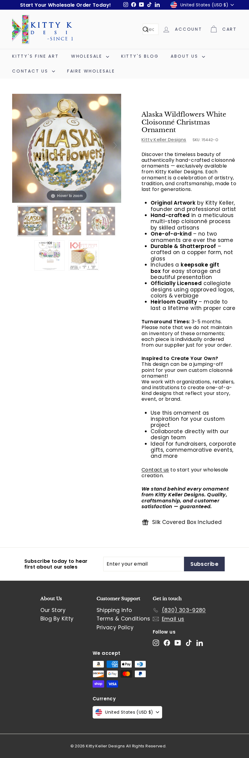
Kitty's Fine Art (35, 56)
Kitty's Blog (140, 56)
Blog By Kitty (57, 618)
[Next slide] (115, 145)
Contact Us (31, 71)
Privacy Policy (115, 627)
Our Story (53, 610)
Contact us (155, 469)
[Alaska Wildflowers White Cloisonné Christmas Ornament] (32, 221)
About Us (185, 56)
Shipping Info (114, 610)
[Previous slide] (18, 145)
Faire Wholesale (91, 71)
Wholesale (87, 56)
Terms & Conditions (123, 618)
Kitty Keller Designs (164, 139)
